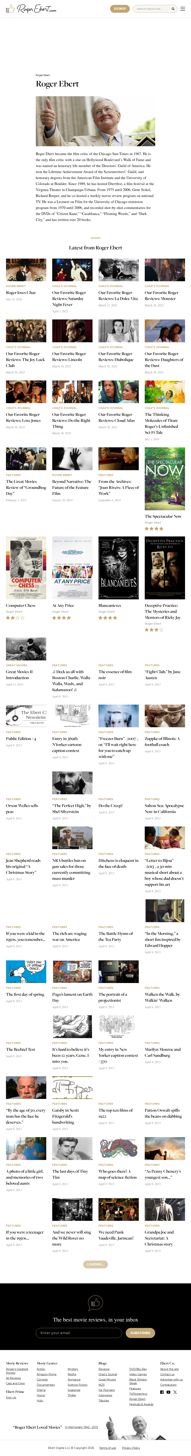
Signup (120, 8)
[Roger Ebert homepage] (31, 8)
